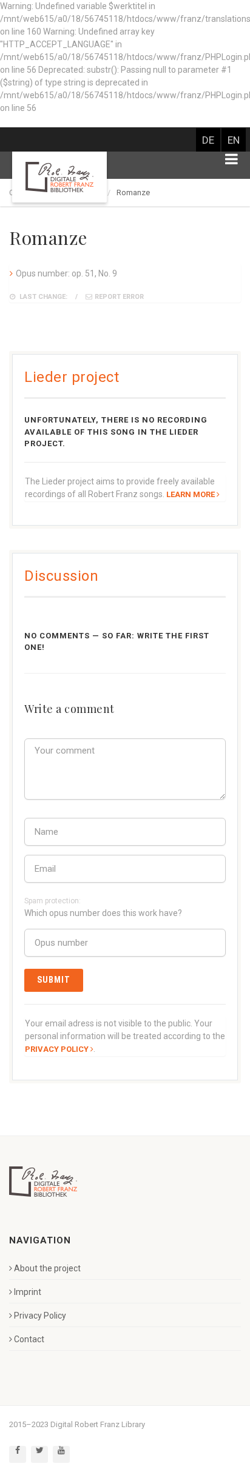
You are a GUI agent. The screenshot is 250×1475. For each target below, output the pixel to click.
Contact (29, 1339)
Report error (119, 297)
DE (208, 140)
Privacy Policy (40, 1315)
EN (234, 140)
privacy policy (57, 1049)
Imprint (27, 1292)
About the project (47, 1268)
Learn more (190, 494)
